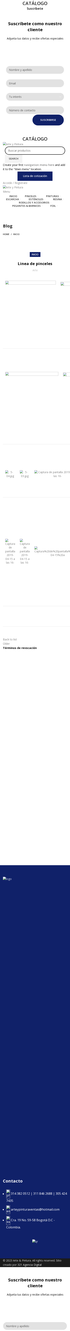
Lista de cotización (35, 176)
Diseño (10, 57)
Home (6, 234)
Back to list (10, 639)
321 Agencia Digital (30, 1265)
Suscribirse (48, 120)
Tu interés (12, 89)
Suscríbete (35, 9)
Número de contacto (20, 103)
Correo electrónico (19, 76)
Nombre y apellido (18, 62)
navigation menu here (39, 165)
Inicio (16, 234)
